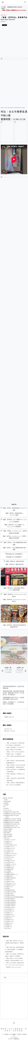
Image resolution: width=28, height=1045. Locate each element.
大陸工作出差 (7, 928)
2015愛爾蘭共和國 (8, 869)
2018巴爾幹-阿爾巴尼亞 (10, 904)
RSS (14, 1023)
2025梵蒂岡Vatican (9, 919)
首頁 (4, 7)
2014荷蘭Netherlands (9, 860)
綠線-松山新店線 (8, 834)
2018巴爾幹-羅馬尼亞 (9, 890)
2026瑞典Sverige (8, 923)
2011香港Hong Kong (9, 848)
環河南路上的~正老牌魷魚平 (14, 557)
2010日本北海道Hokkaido (10, 845)
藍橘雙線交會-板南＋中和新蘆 (11, 822)
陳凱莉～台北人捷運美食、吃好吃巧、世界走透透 (14, 2)
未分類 (5, 799)
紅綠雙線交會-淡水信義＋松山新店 (12, 813)
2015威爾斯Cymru (8, 872)
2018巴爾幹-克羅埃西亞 (10, 902)
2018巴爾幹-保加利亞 (9, 895)
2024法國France (8, 912)
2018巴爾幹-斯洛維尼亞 (10, 900)
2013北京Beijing (8, 858)
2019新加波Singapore (9, 907)
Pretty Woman (8, 810)
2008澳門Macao (8, 841)
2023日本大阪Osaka (9, 911)
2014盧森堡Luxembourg (10, 864)
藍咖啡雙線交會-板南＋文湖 (11, 825)
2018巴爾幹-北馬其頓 (9, 905)
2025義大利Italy (8, 917)
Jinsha (15, 1037)
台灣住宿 (6, 808)
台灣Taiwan (7, 838)
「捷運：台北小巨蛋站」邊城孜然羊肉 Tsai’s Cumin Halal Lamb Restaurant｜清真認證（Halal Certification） (14, 965)
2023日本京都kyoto (9, 909)
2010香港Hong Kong (9, 846)
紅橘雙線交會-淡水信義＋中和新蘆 (12, 818)
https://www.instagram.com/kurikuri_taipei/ (13, 107)
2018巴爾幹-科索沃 (9, 893)
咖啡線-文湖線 (7, 831)
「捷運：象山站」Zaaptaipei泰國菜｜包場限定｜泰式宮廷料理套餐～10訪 (14, 959)
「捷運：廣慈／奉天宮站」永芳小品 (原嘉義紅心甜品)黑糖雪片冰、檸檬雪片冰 (14, 943)
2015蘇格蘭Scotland (9, 865)
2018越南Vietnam (8, 886)
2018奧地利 (7, 888)
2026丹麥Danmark (8, 921)
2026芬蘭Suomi (8, 926)
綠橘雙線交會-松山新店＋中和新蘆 (12, 820)
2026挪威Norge (8, 924)
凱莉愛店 (6, 803)
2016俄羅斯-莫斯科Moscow (11, 874)
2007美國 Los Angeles (10, 839)
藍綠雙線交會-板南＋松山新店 (14, 7)
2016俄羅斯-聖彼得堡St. (10, 878)
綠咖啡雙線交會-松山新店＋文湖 (12, 827)
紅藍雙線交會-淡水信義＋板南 (11, 812)
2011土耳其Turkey (9, 850)
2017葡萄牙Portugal (9, 881)
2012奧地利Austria (9, 851)
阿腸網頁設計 (16, 1038)
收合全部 (10, 798)
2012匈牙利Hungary (9, 857)
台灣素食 (6, 805)
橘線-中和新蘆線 (8, 836)
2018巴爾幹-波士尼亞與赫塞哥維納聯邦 (13, 897)
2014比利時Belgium (9, 862)
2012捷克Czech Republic (10, 853)
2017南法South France (10, 883)
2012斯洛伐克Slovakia (10, 855)
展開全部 (5, 798)
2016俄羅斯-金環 (8, 876)
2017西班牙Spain (8, 879)
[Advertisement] (14, 43)
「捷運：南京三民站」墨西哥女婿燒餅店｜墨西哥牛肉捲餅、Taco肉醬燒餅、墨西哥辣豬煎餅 (14, 949)
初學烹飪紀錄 (7, 801)
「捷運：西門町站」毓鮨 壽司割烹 (14, 564)
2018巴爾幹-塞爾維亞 (9, 898)
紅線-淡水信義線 (8, 829)
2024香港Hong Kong (9, 916)
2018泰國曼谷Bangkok (10, 885)
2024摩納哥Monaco (9, 914)
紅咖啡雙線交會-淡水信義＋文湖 (12, 824)
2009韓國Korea (8, 843)
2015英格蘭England (9, 867)
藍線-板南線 (7, 832)
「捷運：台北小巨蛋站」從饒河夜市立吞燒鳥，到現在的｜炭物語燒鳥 (14, 955)
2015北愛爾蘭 (7, 871)
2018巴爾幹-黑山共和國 (10, 891)
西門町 (3, 8)
